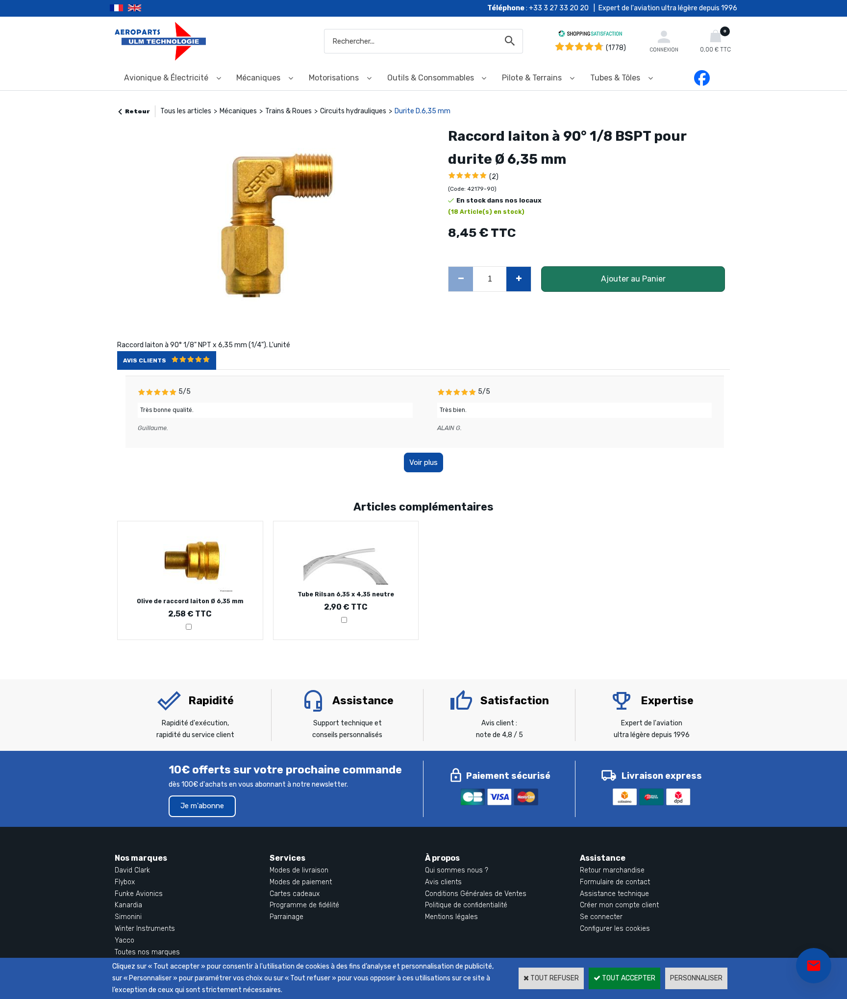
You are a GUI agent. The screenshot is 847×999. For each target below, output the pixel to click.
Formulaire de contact (615, 882)
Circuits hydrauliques (353, 111)
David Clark (132, 870)
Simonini (128, 917)
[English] (147, 8)
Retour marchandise (612, 870)
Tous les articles (185, 111)
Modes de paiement (301, 882)
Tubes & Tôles (615, 77)
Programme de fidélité (304, 905)
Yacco (124, 940)
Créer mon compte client (619, 905)
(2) (493, 177)
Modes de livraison (299, 870)
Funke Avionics (139, 894)
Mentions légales (451, 917)
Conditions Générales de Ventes (475, 894)
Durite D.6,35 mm (422, 111)
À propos (442, 858)
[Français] (119, 8)
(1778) (616, 48)
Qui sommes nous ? (456, 870)
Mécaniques (258, 77)
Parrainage (286, 917)
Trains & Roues (288, 111)
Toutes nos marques (147, 952)
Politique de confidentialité (466, 905)
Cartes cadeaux (295, 894)
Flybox (125, 882)
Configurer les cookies (615, 928)
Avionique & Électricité (166, 77)
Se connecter (601, 917)
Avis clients (443, 882)
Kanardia (128, 905)
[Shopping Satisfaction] (590, 35)
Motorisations (334, 77)
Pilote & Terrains (532, 77)
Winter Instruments (145, 928)
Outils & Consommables (430, 77)
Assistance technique (614, 894)
